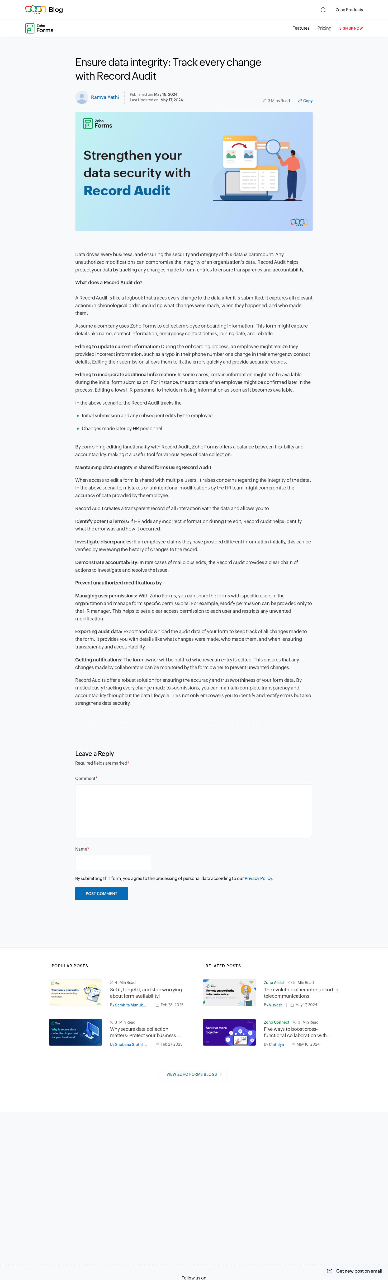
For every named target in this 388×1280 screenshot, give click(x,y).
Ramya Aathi (105, 97)
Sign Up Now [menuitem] (351, 28)
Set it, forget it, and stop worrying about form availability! (146, 993)
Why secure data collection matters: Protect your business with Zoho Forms (143, 1032)
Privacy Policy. (259, 878)
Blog (56, 9)
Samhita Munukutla (132, 1005)
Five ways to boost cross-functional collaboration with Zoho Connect (295, 1032)
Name (81, 849)
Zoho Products (349, 9)
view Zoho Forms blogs (192, 1074)
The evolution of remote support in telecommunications (301, 993)
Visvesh (276, 1005)
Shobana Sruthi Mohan (133, 1044)
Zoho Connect (276, 1022)
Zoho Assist (274, 983)
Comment (85, 778)
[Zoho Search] (323, 9)
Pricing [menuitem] (325, 28)
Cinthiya (276, 1044)
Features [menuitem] (301, 28)
